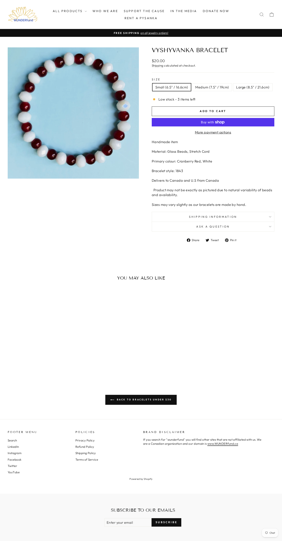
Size (156, 79)
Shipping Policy (85, 453)
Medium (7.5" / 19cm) (212, 87)
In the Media (183, 11)
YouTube (14, 472)
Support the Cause (144, 11)
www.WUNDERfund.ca (222, 443)
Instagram (14, 453)
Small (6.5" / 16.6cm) (171, 87)
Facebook (14, 459)
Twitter (12, 466)
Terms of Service (86, 459)
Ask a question (213, 226)
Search (12, 440)
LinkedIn (13, 447)
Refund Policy (84, 447)
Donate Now (216, 11)
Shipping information (213, 217)
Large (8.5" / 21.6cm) (252, 87)
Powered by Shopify (140, 478)
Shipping (157, 65)
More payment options (213, 132)
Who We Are (105, 11)
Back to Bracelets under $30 (144, 399)
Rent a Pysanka (141, 18)
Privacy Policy (85, 440)
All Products (68, 11)
